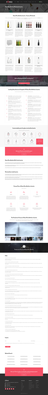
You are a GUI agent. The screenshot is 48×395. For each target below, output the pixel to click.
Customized (37, 382)
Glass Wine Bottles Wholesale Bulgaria (37, 356)
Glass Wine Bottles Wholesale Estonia (11, 361)
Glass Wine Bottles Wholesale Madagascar (11, 364)
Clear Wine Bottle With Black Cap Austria (38, 65)
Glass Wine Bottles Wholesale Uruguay (37, 364)
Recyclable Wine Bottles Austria (38, 30)
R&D (36, 383)
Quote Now (8, 346)
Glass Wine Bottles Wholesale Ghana (24, 356)
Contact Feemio (24, 154)
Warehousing (37, 387)
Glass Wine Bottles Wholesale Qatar (24, 364)
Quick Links (23, 380)
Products (30, 380)
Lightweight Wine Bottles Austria (9, 30)
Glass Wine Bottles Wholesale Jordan (37, 361)
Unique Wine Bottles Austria (19, 65)
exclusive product (39, 141)
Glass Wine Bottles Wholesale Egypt (11, 356)
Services (37, 380)
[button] (42, 229)
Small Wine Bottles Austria (29, 65)
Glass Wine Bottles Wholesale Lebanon (24, 361)
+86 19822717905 (8, 385)
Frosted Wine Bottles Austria (9, 65)
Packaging (37, 386)
